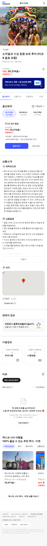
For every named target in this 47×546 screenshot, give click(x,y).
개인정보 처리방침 (36, 514)
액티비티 (29, 446)
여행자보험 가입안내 (9, 516)
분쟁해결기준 (32, 516)
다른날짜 (38, 106)
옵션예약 (6, 96)
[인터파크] (5, 3)
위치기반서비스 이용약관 (19, 514)
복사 (14, 299)
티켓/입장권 (9, 446)
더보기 (23, 259)
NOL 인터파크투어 (11, 380)
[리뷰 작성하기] (43, 374)
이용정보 (29, 96)
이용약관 (5, 514)
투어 (19, 446)
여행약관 (22, 516)
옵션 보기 (16, 146)
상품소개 (17, 96)
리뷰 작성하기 (23, 423)
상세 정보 (36, 146)
